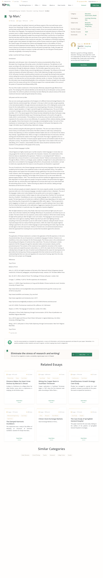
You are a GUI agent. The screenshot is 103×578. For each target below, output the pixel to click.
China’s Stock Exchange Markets (51, 419)
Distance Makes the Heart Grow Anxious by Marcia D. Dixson (18, 382)
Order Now (96, 5)
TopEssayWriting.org (14, 11)
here (97, 1)
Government (88, 15)
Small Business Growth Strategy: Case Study (83, 382)
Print (32, 20)
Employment (88, 24)
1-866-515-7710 (7, 1)
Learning (35, 11)
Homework (52, 455)
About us (52, 5)
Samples (23, 11)
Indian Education (25, 455)
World (94, 15)
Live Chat (16, 1)
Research (41, 11)
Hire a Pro (82, 354)
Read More (19, 400)
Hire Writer (84, 65)
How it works (61, 5)
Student (70, 455)
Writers (44, 5)
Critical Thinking (36, 455)
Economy (93, 18)
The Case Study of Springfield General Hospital (82, 420)
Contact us (25, 1)
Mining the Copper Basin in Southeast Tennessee (49, 382)
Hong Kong (88, 26)
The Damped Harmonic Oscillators (15, 422)
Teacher (45, 455)
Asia (86, 20)
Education (29, 11)
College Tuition (61, 455)
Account (83, 5)
